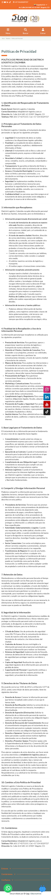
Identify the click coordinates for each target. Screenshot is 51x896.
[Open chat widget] (42, 888)
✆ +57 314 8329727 (20, 2)
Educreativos (36, 893)
